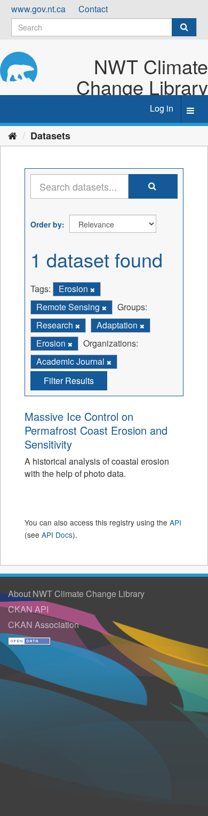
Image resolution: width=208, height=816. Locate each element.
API (175, 522)
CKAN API (28, 609)
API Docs (57, 534)
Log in (161, 108)
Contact (93, 9)
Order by (46, 224)
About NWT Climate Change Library (76, 593)
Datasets (50, 136)
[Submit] (184, 27)
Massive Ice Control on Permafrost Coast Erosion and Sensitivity (96, 430)
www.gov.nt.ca (38, 9)
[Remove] (92, 289)
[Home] (12, 135)
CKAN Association (43, 624)
